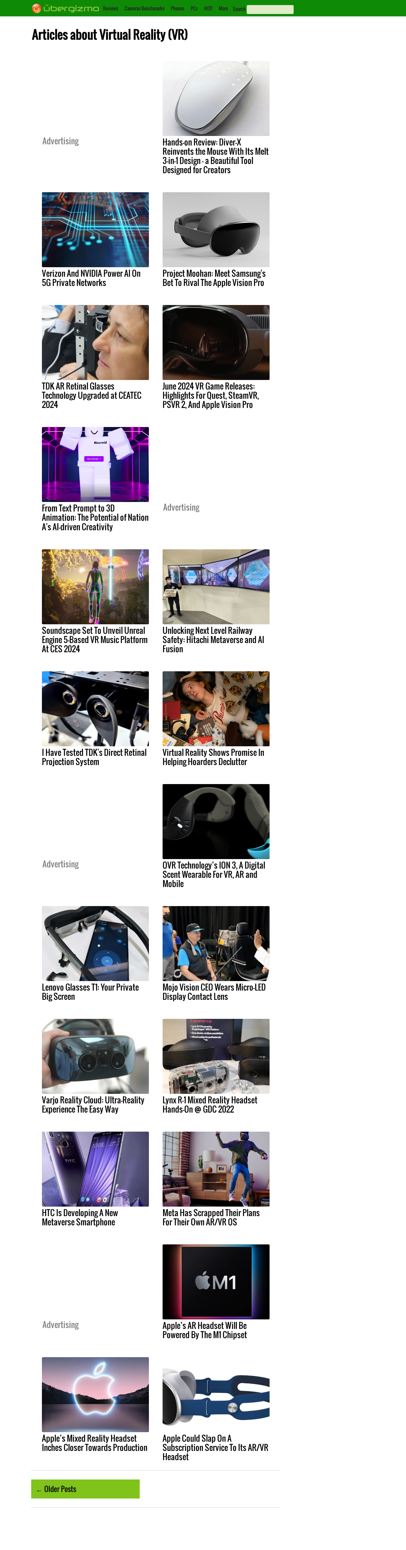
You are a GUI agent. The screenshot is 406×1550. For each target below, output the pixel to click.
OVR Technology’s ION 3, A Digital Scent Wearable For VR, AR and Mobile (214, 874)
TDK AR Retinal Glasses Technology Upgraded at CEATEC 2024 (91, 395)
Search (239, 8)
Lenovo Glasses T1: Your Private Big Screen (90, 991)
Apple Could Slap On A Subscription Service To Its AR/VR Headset (215, 1447)
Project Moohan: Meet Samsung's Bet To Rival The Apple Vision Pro (214, 277)
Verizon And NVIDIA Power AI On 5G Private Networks (91, 277)
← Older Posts (56, 1488)
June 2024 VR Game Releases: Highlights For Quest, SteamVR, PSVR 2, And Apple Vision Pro (211, 395)
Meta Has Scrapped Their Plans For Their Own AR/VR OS (211, 1217)
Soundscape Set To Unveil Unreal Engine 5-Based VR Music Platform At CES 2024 (95, 639)
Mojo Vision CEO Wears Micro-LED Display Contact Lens (214, 991)
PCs (194, 8)
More (223, 8)
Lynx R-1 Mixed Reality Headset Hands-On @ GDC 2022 (210, 1104)
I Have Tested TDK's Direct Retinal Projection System (94, 756)
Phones (177, 8)
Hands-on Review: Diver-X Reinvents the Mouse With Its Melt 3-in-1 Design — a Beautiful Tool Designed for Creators (216, 156)
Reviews (110, 8)
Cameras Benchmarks (145, 8)
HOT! (208, 8)
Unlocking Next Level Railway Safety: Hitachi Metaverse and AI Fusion (213, 639)
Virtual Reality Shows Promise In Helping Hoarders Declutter (213, 756)
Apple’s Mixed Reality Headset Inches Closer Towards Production (94, 1442)
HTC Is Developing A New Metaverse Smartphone (80, 1217)
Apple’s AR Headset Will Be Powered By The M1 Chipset (205, 1330)
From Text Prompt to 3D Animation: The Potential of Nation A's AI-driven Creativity (95, 517)
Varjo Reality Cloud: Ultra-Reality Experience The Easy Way (93, 1104)
